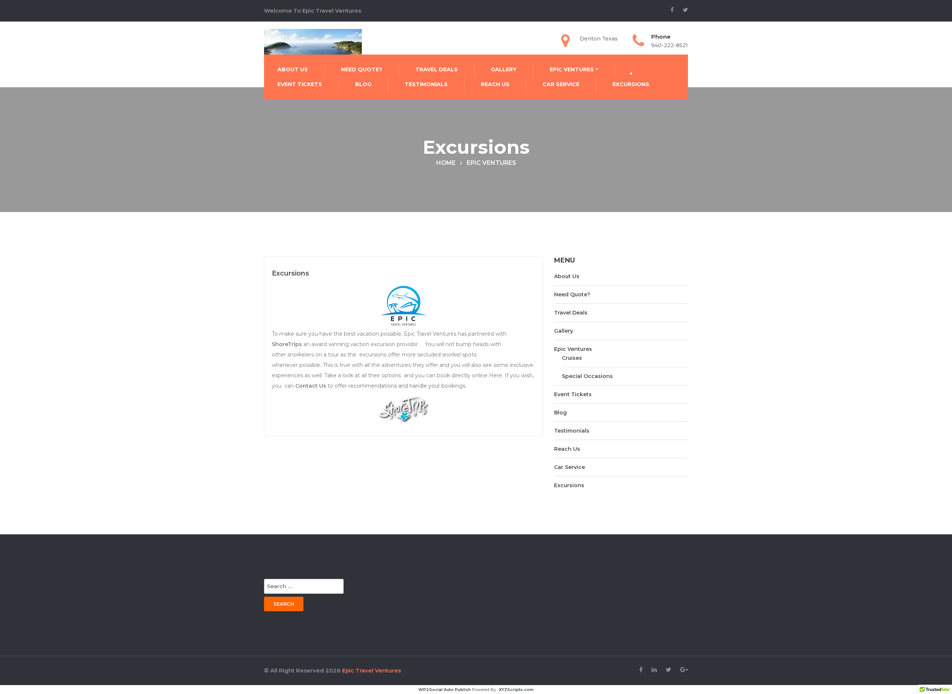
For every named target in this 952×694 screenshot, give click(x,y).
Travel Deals (436, 69)
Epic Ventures (572, 69)
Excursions (630, 84)
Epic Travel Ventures (371, 670)
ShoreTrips (287, 344)
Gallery (504, 69)
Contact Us (310, 385)
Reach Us (495, 84)
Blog (363, 84)
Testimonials (426, 84)
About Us (292, 69)
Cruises (572, 358)
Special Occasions (587, 376)
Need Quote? (361, 69)
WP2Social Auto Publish (444, 689)
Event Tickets (299, 84)
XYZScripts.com (516, 689)
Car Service (561, 84)
